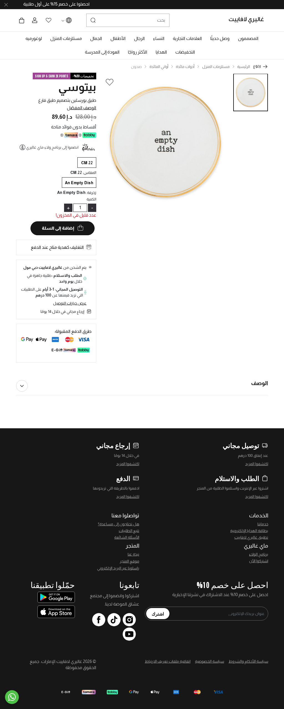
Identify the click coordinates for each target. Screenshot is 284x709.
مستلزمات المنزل (216, 66)
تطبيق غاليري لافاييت (251, 537)
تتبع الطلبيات (129, 530)
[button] (248, 38)
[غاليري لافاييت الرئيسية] (249, 20)
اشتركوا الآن (258, 561)
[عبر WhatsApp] (12, 697)
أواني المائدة (158, 66)
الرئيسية (243, 66)
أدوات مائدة (185, 66)
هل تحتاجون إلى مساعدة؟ (118, 524)
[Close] (6, 4)
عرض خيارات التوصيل (70, 303)
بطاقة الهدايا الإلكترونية (249, 530)
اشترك (158, 613)
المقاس (89, 172)
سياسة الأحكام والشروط (248, 661)
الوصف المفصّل (81, 107)
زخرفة (91, 192)
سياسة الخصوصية (209, 661)
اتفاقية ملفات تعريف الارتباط (168, 661)
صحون (136, 66)
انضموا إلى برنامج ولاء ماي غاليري (52, 147)
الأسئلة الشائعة (126, 537)
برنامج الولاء (258, 554)
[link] (187, 38)
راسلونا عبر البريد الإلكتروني (118, 568)
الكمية (91, 199)
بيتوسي (77, 87)
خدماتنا (262, 524)
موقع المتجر (129, 561)
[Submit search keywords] (93, 20)
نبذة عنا (133, 554)
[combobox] (127, 20)
